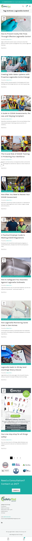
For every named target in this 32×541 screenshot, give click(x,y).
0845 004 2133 (8, 1)
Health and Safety (5, 231)
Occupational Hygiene (24, 319)
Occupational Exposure (7, 150)
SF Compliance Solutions (12, 110)
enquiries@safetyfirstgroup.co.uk (22, 1)
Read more (3, 48)
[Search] (23, 6)
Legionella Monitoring (14, 363)
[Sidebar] (2, 164)
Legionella (4, 30)
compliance (4, 110)
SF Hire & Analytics (15, 430)
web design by (12, 534)
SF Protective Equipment (25, 430)
